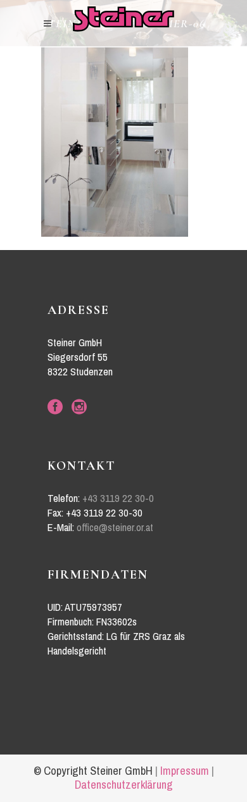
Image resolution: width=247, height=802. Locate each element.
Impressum (184, 771)
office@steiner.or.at (115, 527)
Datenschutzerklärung (124, 785)
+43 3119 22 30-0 (118, 498)
